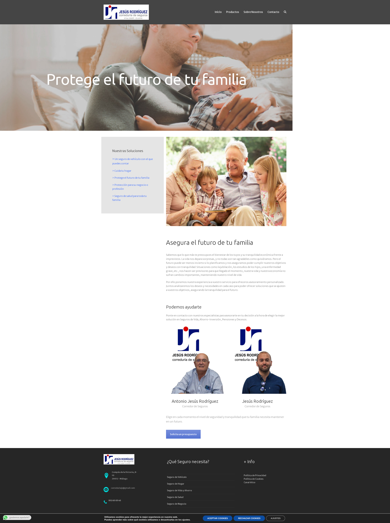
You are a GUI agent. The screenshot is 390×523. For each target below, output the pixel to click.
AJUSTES (275, 518)
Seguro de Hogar (175, 483)
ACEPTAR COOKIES (217, 518)
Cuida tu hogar (122, 170)
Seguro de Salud (175, 497)
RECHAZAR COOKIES (249, 518)
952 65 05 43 (114, 500)
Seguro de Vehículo (177, 477)
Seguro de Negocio (176, 503)
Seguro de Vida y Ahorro (179, 490)
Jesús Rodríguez (257, 401)
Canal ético (249, 482)
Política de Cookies (253, 479)
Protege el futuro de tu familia (131, 177)
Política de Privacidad (255, 475)
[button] (285, 12)
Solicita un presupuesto (183, 434)
